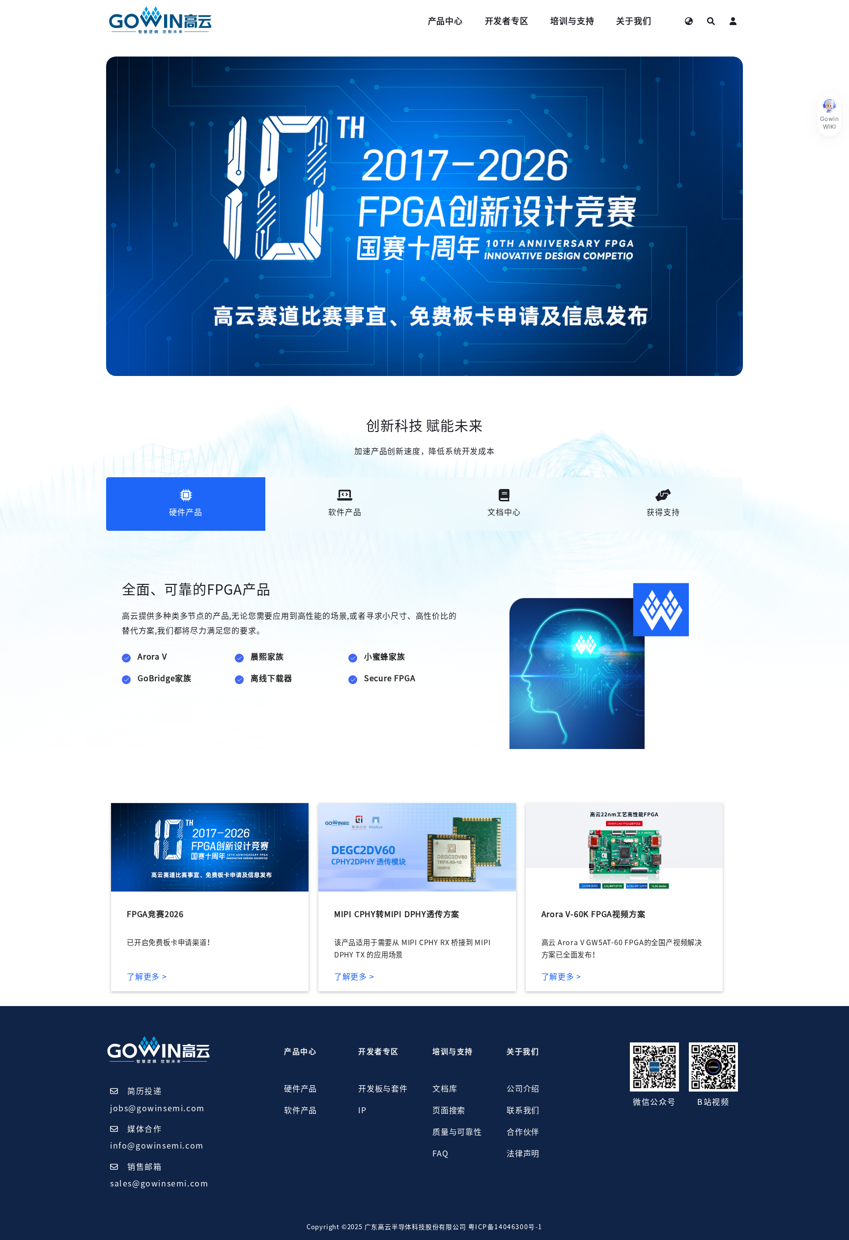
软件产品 (300, 1110)
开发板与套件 (383, 1089)
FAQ (440, 1153)
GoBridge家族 (165, 678)
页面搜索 (448, 1110)
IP (362, 1110)
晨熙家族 (267, 657)
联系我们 (523, 1110)
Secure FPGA (390, 678)
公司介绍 (523, 1089)
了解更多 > (147, 976)
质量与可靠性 (457, 1132)
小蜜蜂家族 (384, 657)
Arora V (152, 657)
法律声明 (523, 1153)
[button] (829, 115)
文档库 (444, 1089)
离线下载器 (271, 678)
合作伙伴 (523, 1132)
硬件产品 (300, 1089)
